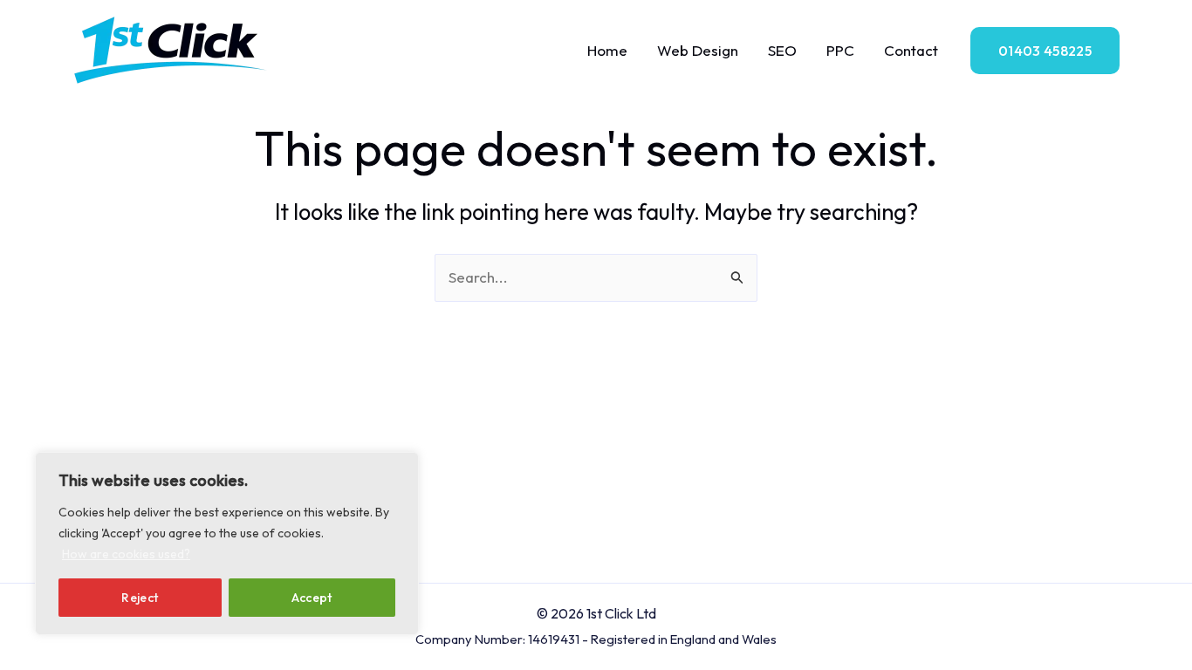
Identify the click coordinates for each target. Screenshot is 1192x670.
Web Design (697, 50)
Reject (139, 597)
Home (607, 50)
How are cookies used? (126, 554)
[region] (227, 543)
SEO (782, 50)
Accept (311, 597)
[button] (1045, 50)
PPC (840, 50)
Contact (911, 50)
